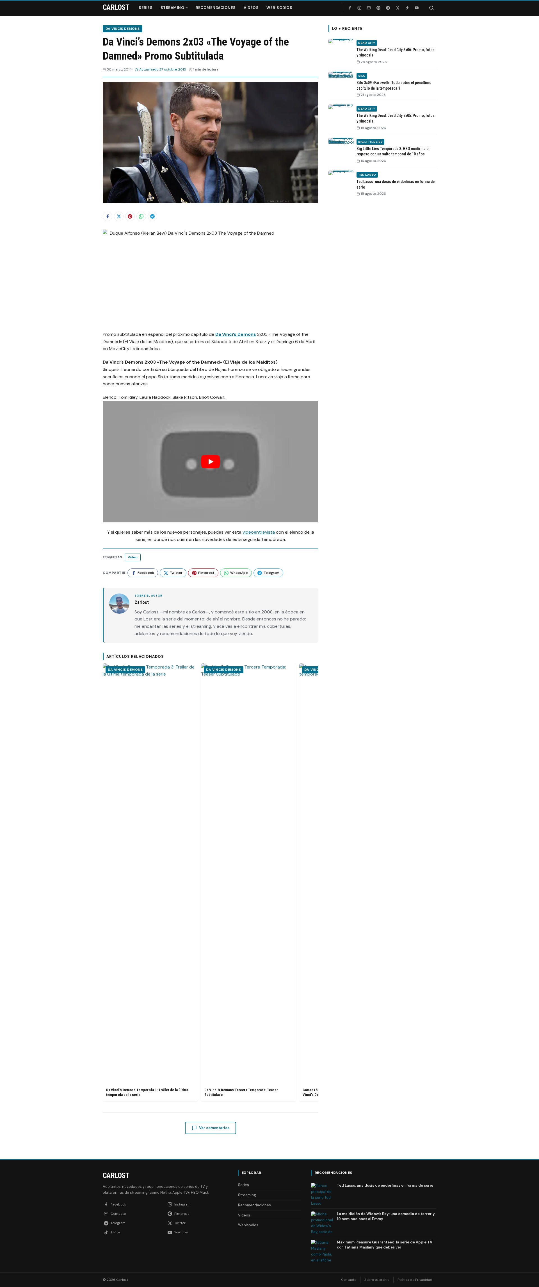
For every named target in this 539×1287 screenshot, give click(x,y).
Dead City (366, 43)
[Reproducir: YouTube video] (210, 461)
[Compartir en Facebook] (107, 216)
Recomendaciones (216, 7)
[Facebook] (349, 7)
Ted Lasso (367, 174)
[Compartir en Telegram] (152, 216)
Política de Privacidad (415, 1279)
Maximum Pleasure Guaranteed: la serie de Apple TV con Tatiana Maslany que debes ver (384, 1245)
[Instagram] (359, 7)
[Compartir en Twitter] (119, 216)
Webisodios (279, 7)
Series (145, 7)
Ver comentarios (214, 1127)
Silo (362, 76)
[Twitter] (397, 7)
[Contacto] (368, 7)
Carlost (116, 1175)
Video (133, 557)
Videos (251, 7)
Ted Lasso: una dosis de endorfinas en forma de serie (385, 1185)
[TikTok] (407, 7)
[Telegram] (387, 7)
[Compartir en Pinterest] (130, 216)
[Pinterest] (378, 7)
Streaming (172, 7)
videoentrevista (259, 532)
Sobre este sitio (376, 1279)
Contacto (348, 1279)
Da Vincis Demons (123, 28)
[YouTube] (416, 7)
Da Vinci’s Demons (235, 334)
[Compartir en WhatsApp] (141, 216)
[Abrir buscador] (431, 8)
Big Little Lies (370, 142)
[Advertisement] (382, 287)
